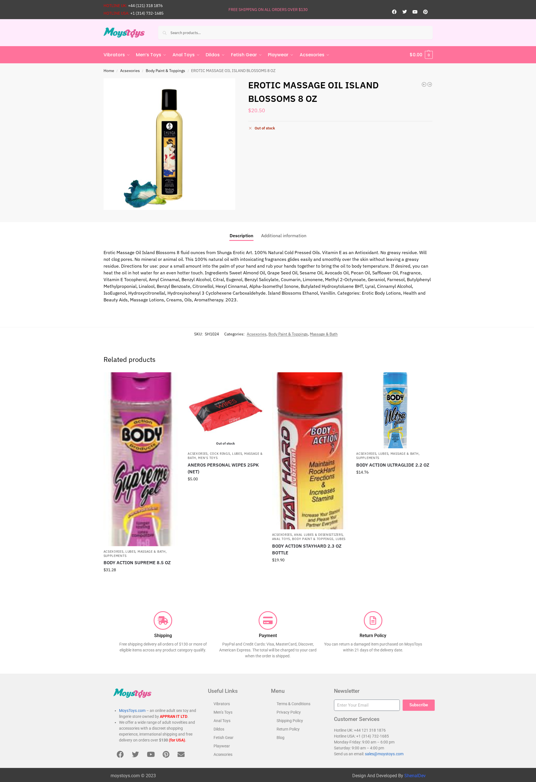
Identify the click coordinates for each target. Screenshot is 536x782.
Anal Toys (281, 539)
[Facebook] (394, 11)
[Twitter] (404, 11)
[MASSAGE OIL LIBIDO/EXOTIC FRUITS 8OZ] (429, 84)
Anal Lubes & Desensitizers (318, 535)
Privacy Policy (289, 712)
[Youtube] (415, 11)
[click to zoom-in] (169, 144)
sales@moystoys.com (384, 754)
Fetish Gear (224, 737)
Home (109, 70)
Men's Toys (207, 458)
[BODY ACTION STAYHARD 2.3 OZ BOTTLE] (310, 450)
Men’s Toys (223, 712)
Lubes (130, 552)
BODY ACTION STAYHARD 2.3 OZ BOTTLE (307, 549)
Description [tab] (241, 235)
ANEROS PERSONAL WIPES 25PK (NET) (223, 468)
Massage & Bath (324, 334)
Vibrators (222, 704)
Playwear (222, 746)
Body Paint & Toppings (165, 70)
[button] (421, 54)
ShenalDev (415, 775)
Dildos (219, 729)
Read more (226, 491)
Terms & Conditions (293, 704)
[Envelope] (181, 754)
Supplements (115, 556)
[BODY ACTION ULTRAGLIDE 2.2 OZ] (394, 410)
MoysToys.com (132, 710)
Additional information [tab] (283, 235)
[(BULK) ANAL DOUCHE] (424, 84)
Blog (280, 737)
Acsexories (130, 70)
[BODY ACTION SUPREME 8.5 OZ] (142, 459)
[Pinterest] (425, 11)
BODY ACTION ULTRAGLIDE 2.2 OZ (392, 465)
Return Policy (288, 729)
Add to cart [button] (141, 581)
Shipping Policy (290, 720)
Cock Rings (220, 454)
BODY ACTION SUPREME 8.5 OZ (137, 562)
